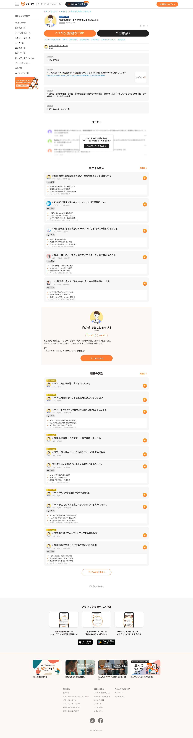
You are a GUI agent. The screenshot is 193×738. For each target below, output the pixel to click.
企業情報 (66, 693)
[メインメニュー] (17, 4)
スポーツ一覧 (20, 53)
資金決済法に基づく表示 (71, 711)
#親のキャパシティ (108, 40)
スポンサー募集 (99, 700)
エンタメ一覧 (20, 48)
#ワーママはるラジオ (52, 40)
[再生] (145, 178)
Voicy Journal (119, 693)
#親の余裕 (121, 40)
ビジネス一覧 (20, 28)
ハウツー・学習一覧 (22, 38)
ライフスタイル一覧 (22, 33)
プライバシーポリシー (70, 700)
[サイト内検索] (59, 4)
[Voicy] (27, 4)
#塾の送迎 (73, 40)
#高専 (65, 40)
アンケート (97, 704)
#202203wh (84, 40)
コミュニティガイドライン (71, 704)
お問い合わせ (98, 711)
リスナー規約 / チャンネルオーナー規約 (76, 696)
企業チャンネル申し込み (102, 696)
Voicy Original (20, 23)
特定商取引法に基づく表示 (71, 707)
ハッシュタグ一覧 (22, 73)
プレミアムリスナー (22, 63)
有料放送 (18, 68)
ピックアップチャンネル (24, 58)
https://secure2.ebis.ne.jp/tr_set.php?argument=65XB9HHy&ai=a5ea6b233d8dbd (76, 75)
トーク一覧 (19, 43)
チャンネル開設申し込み (102, 693)
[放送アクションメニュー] (147, 26)
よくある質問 (98, 707)
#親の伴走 (95, 40)
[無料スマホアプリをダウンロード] (26, 83)
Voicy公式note (119, 696)
